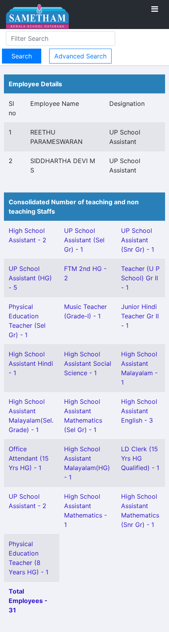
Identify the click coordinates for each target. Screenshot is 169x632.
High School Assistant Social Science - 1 (87, 363)
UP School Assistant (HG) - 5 (30, 278)
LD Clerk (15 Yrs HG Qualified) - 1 (140, 458)
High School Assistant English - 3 (139, 411)
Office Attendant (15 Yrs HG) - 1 (29, 458)
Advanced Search (80, 56)
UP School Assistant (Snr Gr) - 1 (137, 240)
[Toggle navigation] (154, 9)
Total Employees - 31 (28, 600)
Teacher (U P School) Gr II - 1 (140, 278)
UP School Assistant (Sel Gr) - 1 (84, 240)
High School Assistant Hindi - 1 (31, 363)
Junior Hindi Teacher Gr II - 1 (140, 316)
